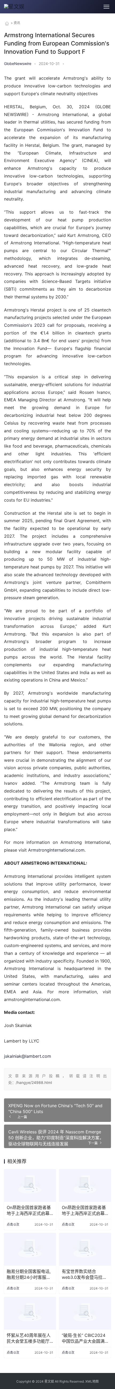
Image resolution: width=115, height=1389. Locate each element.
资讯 (17, 23)
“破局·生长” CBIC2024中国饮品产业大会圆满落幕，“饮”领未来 (83, 1338)
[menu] (106, 6)
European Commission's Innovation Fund (58, 129)
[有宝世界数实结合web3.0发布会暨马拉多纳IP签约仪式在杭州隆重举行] (85, 1249)
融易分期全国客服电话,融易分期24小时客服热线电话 (29, 1274)
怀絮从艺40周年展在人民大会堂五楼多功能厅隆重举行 (29, 1338)
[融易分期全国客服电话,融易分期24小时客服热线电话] (30, 1249)
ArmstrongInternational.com (56, 850)
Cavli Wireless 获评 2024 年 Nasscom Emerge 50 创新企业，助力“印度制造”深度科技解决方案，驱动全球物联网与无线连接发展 (56, 1138)
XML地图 (92, 1381)
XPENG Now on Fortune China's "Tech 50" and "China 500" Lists (55, 1108)
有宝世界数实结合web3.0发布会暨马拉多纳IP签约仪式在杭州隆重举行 (85, 1274)
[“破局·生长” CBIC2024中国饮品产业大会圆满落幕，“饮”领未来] (85, 1313)
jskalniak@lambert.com (27, 1056)
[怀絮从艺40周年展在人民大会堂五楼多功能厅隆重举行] (30, 1313)
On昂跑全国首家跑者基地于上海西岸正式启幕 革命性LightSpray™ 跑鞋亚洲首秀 (29, 1211)
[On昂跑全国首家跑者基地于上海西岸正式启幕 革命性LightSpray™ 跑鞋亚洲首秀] (30, 1185)
